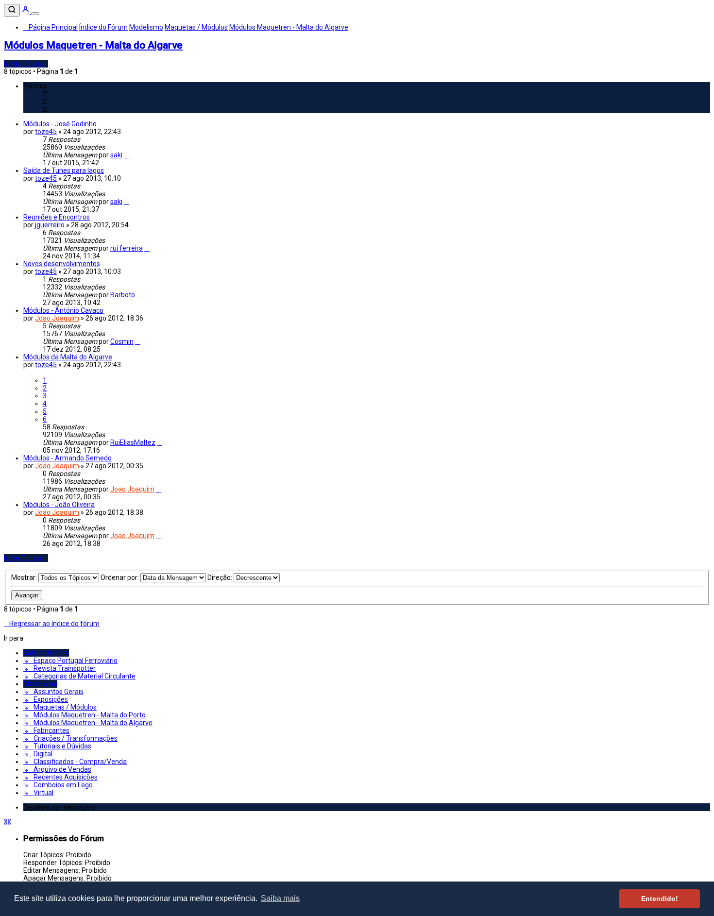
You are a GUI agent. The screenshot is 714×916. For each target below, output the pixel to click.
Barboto (122, 295)
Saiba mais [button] (280, 898)
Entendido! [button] (659, 898)
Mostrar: (24, 577)
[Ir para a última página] (126, 155)
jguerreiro (50, 225)
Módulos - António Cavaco (63, 310)
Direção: (220, 577)
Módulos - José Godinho (60, 124)
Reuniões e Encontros (56, 217)
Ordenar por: (120, 577)
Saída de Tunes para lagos (63, 170)
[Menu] (35, 13)
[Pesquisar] (12, 10)
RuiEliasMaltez (132, 442)
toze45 (46, 132)
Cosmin (122, 341)
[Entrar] (26, 11)
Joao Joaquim (57, 318)
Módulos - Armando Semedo (67, 458)
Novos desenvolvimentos (61, 264)
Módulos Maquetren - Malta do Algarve (93, 45)
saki (116, 155)
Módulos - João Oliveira (59, 505)
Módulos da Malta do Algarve (67, 357)
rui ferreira (126, 248)
